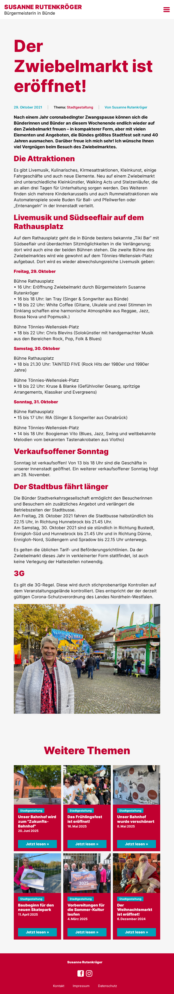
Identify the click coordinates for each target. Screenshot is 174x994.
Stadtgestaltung (80, 107)
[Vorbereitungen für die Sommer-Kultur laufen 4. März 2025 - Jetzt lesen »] (87, 873)
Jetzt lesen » (37, 844)
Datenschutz (107, 986)
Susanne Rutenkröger (84, 962)
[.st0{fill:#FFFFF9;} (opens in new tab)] (89, 973)
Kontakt (58, 986)
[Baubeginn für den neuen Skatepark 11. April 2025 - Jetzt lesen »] (37, 873)
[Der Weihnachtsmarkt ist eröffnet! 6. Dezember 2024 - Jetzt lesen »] (136, 873)
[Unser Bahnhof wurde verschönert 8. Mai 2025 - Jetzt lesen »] (136, 785)
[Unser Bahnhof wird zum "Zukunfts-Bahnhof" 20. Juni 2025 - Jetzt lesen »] (37, 785)
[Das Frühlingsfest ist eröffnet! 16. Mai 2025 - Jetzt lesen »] (87, 785)
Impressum (81, 986)
